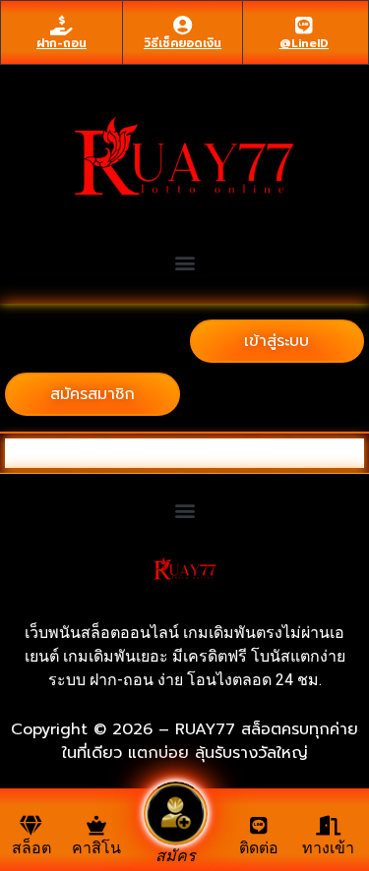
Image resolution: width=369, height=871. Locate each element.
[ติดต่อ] (259, 826)
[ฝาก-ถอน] (62, 25)
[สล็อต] (31, 826)
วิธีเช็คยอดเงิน (182, 43)
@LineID (304, 43)
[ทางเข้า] (328, 826)
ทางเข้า (328, 848)
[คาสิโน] (96, 826)
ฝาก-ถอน (61, 43)
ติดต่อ (258, 848)
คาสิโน (96, 848)
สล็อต (31, 848)
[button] (184, 262)
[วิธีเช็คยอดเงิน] (183, 25)
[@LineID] (304, 25)
